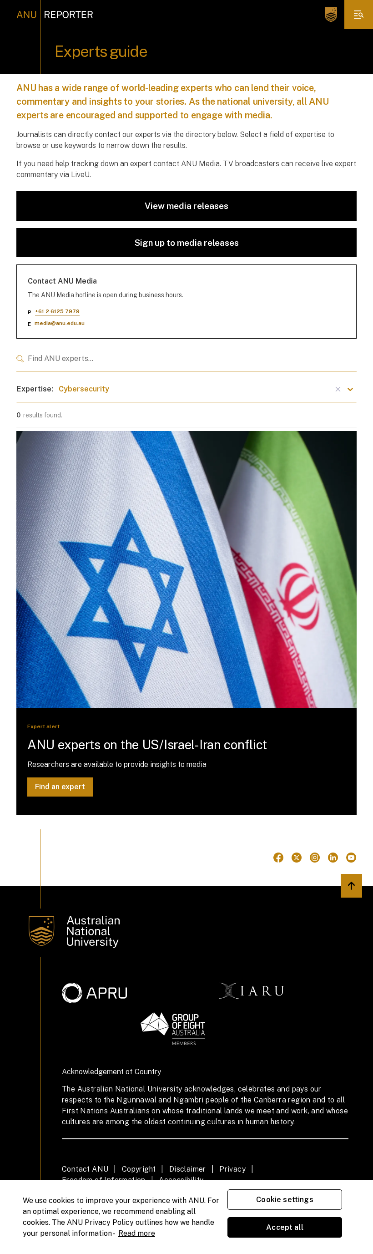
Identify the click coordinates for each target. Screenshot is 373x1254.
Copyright (139, 1169)
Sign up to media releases (187, 243)
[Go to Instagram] (314, 857)
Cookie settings (284, 1199)
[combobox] (186, 358)
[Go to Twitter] (296, 857)
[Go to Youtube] (351, 857)
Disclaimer (187, 1169)
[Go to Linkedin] (333, 857)
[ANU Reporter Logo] (54, 14)
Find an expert (60, 786)
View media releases (186, 206)
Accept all (284, 1227)
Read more (136, 1233)
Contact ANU (85, 1169)
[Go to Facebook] (278, 857)
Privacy (232, 1169)
